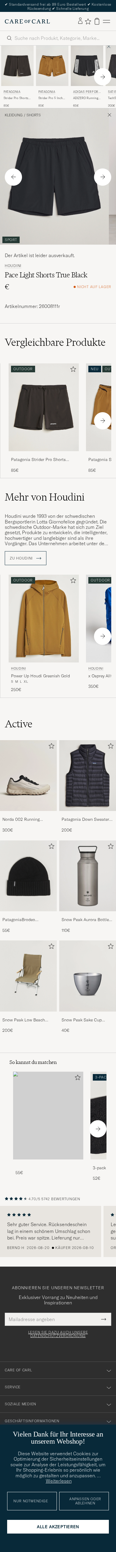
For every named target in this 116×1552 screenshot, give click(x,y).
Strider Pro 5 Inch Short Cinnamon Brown (50, 98)
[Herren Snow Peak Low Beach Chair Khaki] (28, 976)
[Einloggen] (80, 21)
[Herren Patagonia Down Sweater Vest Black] (87, 775)
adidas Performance (85, 92)
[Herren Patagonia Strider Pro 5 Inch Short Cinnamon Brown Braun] (52, 66)
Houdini (13, 266)
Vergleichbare (55, 342)
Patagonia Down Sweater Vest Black (85, 820)
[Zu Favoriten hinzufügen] (72, 370)
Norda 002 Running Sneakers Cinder (21, 820)
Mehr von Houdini (44, 497)
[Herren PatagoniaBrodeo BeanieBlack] (28, 876)
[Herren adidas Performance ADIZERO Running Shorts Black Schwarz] (87, 66)
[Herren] (48, 1115)
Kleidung (14, 115)
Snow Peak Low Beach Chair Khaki (23, 1020)
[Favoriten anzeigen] (88, 21)
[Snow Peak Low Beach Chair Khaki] (28, 1015)
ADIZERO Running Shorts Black (85, 98)
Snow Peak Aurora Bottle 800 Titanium (85, 920)
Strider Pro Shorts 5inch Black (16, 98)
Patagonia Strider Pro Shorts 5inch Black (38, 460)
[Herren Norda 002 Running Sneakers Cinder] (28, 775)
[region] (58, 1231)
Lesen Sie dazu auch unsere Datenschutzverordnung (58, 1334)
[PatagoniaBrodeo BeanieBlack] (28, 915)
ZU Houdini (22, 558)
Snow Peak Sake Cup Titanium (82, 1020)
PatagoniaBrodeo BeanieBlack (18, 920)
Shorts (33, 115)
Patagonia (12, 92)
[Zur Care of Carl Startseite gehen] (27, 21)
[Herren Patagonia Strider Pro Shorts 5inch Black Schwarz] (17, 66)
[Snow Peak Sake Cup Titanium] (87, 1015)
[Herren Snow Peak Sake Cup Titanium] (87, 976)
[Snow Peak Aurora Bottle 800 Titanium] (87, 915)
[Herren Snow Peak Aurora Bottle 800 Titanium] (87, 876)
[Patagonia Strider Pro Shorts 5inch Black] (44, 455)
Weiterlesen (59, 1481)
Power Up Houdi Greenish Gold (40, 676)
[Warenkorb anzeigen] (97, 21)
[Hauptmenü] (106, 21)
